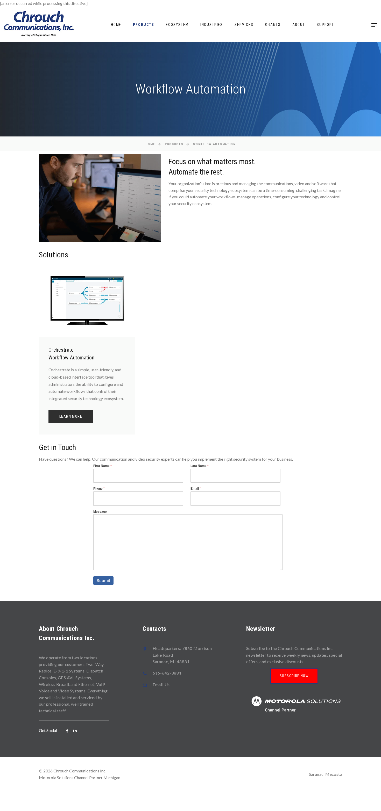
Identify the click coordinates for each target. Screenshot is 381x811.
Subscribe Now (294, 676)
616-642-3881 (167, 672)
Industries (211, 25)
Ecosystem (177, 25)
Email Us (161, 684)
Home (116, 25)
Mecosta (333, 774)
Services (244, 25)
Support (325, 25)
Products (143, 25)
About (298, 25)
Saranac (316, 774)
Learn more (70, 416)
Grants (273, 25)
